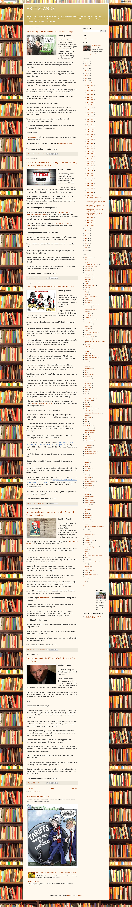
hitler (86, 421)
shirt (86, 536)
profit (86, 507)
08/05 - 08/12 (90, 134)
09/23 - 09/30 (90, 117)
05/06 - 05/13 (90, 166)
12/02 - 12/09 (90, 92)
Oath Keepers (59, 223)
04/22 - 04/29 (90, 171)
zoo (85, 581)
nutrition (87, 473)
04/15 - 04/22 (90, 173)
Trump (86, 553)
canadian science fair (90, 309)
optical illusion (88, 488)
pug (86, 511)
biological (87, 288)
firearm (86, 366)
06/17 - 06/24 (90, 151)
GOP (86, 394)
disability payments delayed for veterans (95, 341)
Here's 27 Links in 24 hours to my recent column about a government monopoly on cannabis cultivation (55, 873)
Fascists (87, 362)
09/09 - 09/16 (90, 122)
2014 (86, 235)
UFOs (86, 557)
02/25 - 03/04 (90, 190)
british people (88, 300)
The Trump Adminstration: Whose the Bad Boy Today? (50, 286)
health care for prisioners (91, 409)
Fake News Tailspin (65, 144)
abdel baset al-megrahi (90, 266)
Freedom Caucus (89, 374)
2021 (86, 73)
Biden (86, 283)
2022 (86, 71)
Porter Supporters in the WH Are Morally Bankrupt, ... (94, 214)
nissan (86, 470)
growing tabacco (89, 400)
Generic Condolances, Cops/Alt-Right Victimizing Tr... (95, 202)
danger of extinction (90, 337)
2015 (86, 233)
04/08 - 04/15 (90, 176)
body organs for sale (90, 296)
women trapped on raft (90, 574)
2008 (86, 250)
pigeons (87, 498)
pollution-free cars (89, 502)
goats (86, 391)
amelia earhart (88, 270)
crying (86, 330)
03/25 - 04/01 (90, 180)
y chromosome (88, 577)
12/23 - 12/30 (90, 85)
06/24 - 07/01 (90, 149)
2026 (86, 61)
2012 (86, 240)
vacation (87, 560)
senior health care (89, 534)
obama (86, 475)
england (87, 351)
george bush (88, 385)
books (86, 298)
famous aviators (89, 355)
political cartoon (89, 500)
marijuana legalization (90, 451)
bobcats (86, 294)
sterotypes (87, 542)
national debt (88, 468)
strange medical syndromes (91, 547)
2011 (86, 243)
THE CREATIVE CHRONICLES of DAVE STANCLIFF (94, 617)
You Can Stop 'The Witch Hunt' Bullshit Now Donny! (49, 31)
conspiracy (87, 322)
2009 (86, 248)
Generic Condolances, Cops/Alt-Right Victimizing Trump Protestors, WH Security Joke (51, 164)
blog (86, 292)
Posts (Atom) (36, 791)
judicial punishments (90, 441)
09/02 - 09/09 (90, 124)
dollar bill (87, 347)
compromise (88, 315)
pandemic (87, 494)
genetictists (87, 381)
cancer (86, 311)
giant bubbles (88, 387)
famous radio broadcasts (91, 357)
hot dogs (87, 424)
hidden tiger (88, 417)
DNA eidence (88, 344)
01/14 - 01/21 (90, 223)
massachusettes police (90, 453)
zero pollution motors (90, 579)
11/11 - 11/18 (90, 100)
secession (87, 532)
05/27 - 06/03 (90, 158)
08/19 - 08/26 (90, 129)
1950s (86, 260)
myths (86, 466)
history (86, 419)
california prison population (92, 305)
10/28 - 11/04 (90, 105)
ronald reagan (88, 522)
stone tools (87, 545)
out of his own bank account (42, 403)
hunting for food (89, 428)
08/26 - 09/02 (90, 127)
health (86, 404)
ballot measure (88, 277)
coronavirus (88, 326)
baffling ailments (89, 275)
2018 (86, 80)
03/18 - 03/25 (90, 183)
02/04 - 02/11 (90, 218)
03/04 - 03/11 (90, 188)
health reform (88, 411)
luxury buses (88, 447)
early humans (88, 349)
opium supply (88, 483)
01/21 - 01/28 (90, 220)
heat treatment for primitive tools (93, 413)
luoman (69, 895)
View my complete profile (89, 54)
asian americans (89, 273)
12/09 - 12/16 (90, 90)
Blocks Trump (43, 598)
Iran (86, 434)
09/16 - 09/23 (90, 119)
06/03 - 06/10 (90, 156)
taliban (86, 551)
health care (87, 406)
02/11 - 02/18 (90, 195)
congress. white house (90, 320)
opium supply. (88, 485)
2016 (86, 231)
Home (52, 788)
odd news (87, 479)
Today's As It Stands (33, 881)
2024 (86, 66)
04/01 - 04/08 (90, 178)
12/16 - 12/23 (90, 87)
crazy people (88, 328)
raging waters (88, 515)
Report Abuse (87, 586)
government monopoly (90, 396)
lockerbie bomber (89, 443)
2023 (86, 68)
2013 (86, 238)
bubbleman (87, 302)
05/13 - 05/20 (90, 163)
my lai (86, 464)
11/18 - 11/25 (90, 97)
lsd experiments (89, 445)
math (86, 456)
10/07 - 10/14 (90, 112)
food (86, 370)
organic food (88, 490)
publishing (87, 509)
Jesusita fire (88, 438)
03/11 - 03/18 (90, 185)
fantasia (87, 359)
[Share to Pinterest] (57, 154)
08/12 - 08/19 (90, 132)
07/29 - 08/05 (90, 136)
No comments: (41, 153)
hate (86, 402)
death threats (88, 339)
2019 (86, 78)
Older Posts (74, 788)
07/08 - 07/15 (90, 144)
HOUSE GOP (88, 426)
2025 (86, 63)
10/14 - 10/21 (90, 109)
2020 (86, 76)
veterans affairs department (91, 562)
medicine (87, 462)
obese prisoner (88, 477)
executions (87, 353)
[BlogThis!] (52, 154)
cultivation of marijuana (91, 332)
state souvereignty (89, 540)
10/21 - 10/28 (90, 107)
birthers (87, 290)
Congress (87, 317)
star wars (87, 538)
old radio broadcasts (90, 481)
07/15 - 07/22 (90, 141)
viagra (86, 564)
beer (86, 281)
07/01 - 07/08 (90, 146)
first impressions (89, 368)
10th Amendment (89, 258)
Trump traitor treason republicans (93, 555)
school (86, 530)
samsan (86, 524)
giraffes (86, 389)
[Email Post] (47, 153)
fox (85, 372)
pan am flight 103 (89, 492)
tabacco (86, 549)
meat (86, 458)
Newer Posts (30, 788)
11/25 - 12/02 (90, 95)
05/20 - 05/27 (90, 161)
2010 (86, 245)
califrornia (87, 307)
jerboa (86, 436)
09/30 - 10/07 (90, 114)
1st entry (87, 262)
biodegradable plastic (90, 285)
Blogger (80, 895)
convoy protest (88, 324)
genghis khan (88, 383)
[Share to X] (54, 154)
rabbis (86, 513)
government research (90, 398)
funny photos (88, 379)
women (86, 572)
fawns (86, 364)
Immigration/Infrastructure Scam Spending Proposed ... (94, 210)
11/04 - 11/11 (90, 102)
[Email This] (50, 154)
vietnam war (88, 566)
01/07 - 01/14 (90, 225)
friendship (87, 377)
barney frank (88, 279)
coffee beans (88, 313)
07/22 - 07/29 (90, 139)
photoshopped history (90, 496)
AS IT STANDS (40, 8)
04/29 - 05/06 (90, 168)
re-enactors (87, 517)
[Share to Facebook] (55, 154)
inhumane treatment (90, 430)
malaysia (87, 449)
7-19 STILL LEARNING (91, 264)
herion (86, 415)
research (87, 520)
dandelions (87, 334)
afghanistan (87, 268)
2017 (86, 228)
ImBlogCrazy (97, 45)
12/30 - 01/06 (90, 83)
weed (86, 568)
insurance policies (89, 432)
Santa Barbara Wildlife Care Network (94, 526)
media (86, 460)
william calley (88, 570)
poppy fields (88, 505)
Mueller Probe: (31, 137)
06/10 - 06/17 (90, 154)
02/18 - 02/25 (90, 193)
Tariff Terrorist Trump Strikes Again (37, 796)
